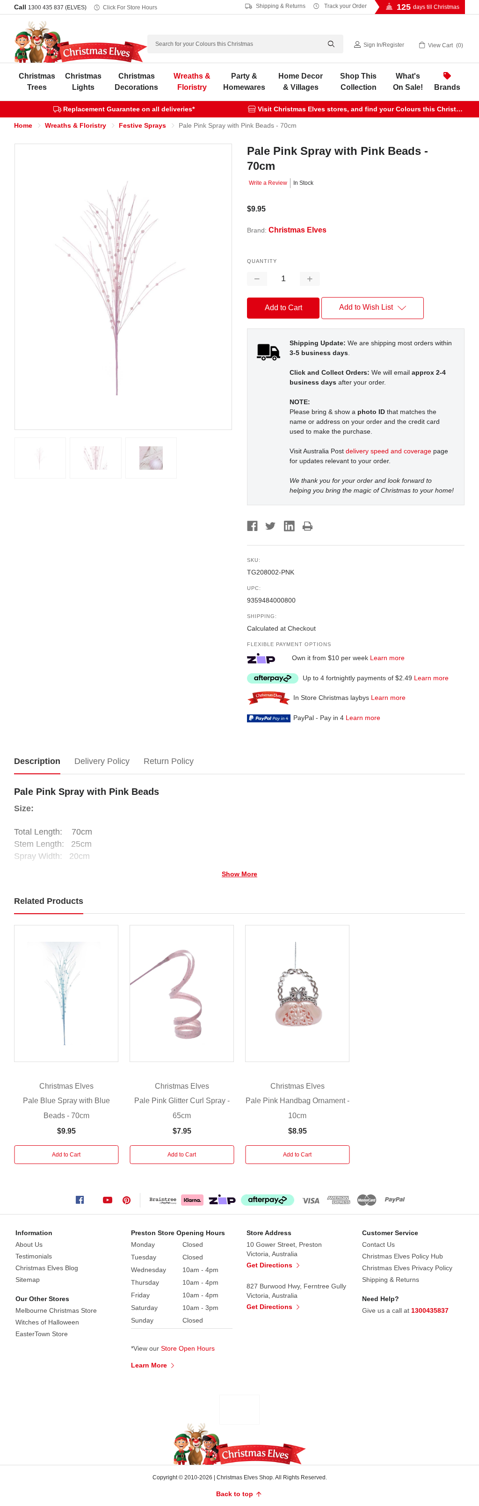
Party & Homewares (244, 81)
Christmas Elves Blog (46, 1268)
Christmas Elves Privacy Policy (407, 1268)
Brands (447, 87)
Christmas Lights (83, 81)
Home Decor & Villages (300, 81)
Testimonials (33, 1256)
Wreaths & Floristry (192, 81)
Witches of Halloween (47, 1322)
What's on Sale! (408, 81)
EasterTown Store (41, 1334)
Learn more (387, 658)
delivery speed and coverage (388, 451)
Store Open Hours (188, 1348)
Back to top (235, 1494)
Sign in (372, 45)
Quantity (262, 261)
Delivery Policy (102, 761)
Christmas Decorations (136, 81)
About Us (29, 1244)
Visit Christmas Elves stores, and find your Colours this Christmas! (365, 109)
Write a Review (268, 183)
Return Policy (169, 761)
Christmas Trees (37, 81)
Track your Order (345, 6)
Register (393, 45)
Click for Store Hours (130, 7)
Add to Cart (66, 1154)
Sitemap (27, 1279)
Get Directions (270, 1265)
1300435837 (430, 1310)
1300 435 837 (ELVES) (57, 7)
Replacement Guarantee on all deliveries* (129, 109)
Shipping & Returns (279, 6)
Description (37, 761)
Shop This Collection (358, 81)
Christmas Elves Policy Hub (402, 1256)
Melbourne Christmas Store (56, 1310)
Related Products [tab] (48, 901)
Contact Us (378, 1244)
